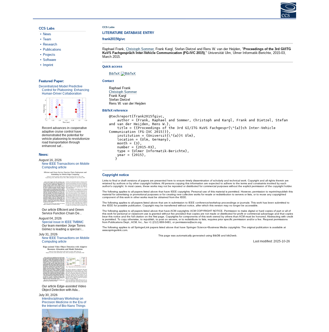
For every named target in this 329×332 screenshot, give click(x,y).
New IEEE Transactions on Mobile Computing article (65, 165)
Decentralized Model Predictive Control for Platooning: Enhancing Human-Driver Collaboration (64, 90)
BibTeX (115, 74)
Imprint (48, 65)
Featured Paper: (51, 81)
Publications (52, 49)
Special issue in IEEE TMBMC (63, 222)
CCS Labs (108, 27)
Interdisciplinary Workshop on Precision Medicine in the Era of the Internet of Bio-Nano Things (64, 302)
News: (43, 154)
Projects (49, 55)
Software (49, 60)
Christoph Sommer (139, 49)
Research (50, 44)
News (47, 34)
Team (47, 39)
